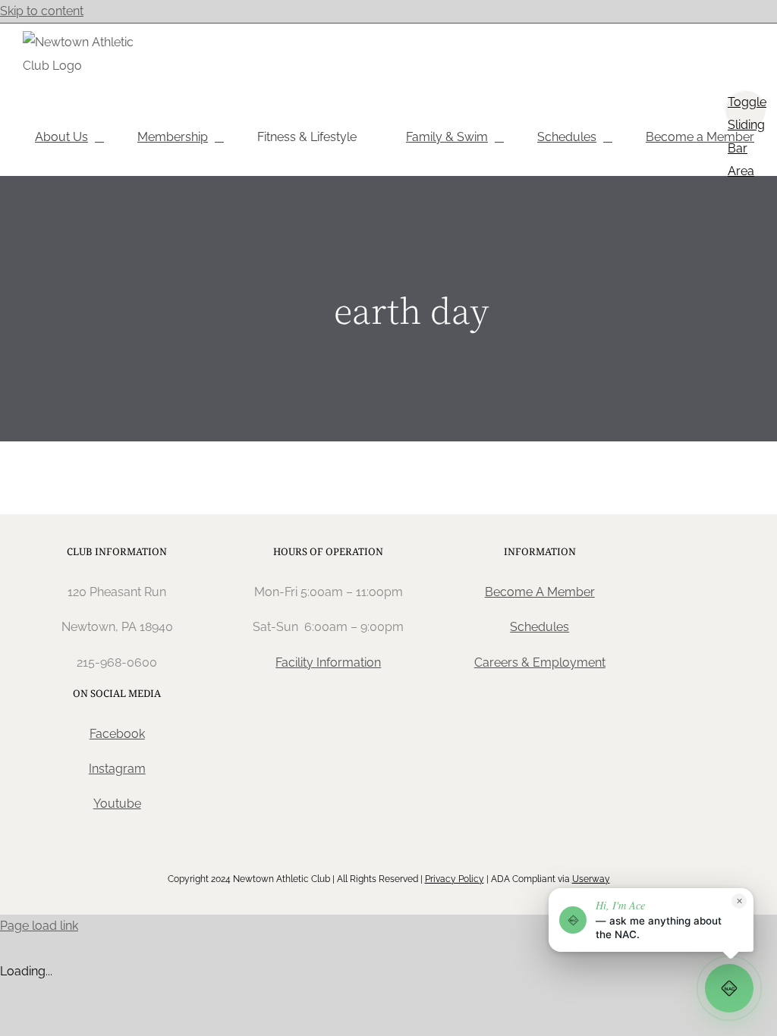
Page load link (39, 925)
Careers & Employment (540, 662)
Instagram (117, 768)
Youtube (117, 803)
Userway (591, 879)
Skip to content (41, 11)
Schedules (539, 627)
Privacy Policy (454, 879)
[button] (651, 920)
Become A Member (540, 592)
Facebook (117, 734)
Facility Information (328, 662)
